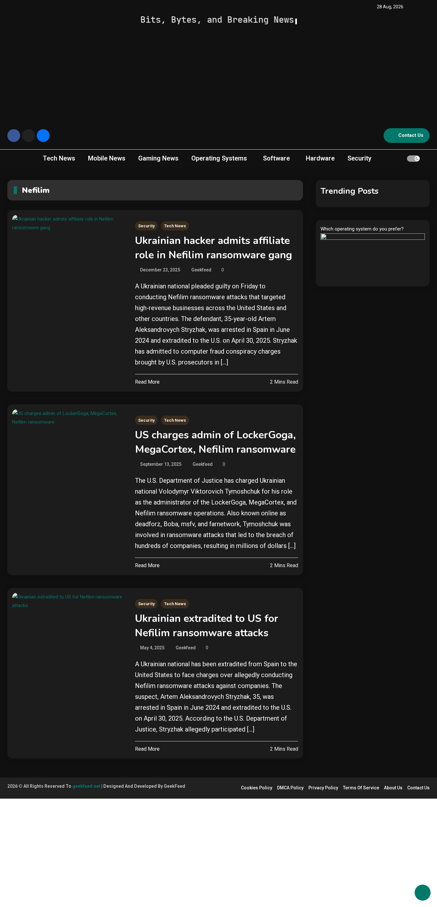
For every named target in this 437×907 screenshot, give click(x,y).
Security (359, 158)
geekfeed (201, 269)
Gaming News (158, 158)
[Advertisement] (218, 74)
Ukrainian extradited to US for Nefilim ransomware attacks (206, 626)
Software (276, 158)
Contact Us (410, 135)
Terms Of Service (361, 787)
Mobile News (106, 158)
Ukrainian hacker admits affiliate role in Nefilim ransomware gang (213, 248)
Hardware (320, 158)
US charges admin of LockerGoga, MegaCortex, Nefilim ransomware (215, 442)
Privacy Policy (323, 787)
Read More (147, 382)
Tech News (59, 158)
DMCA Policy (290, 787)
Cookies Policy (256, 787)
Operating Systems (219, 158)
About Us (393, 787)
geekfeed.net (86, 786)
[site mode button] (413, 158)
